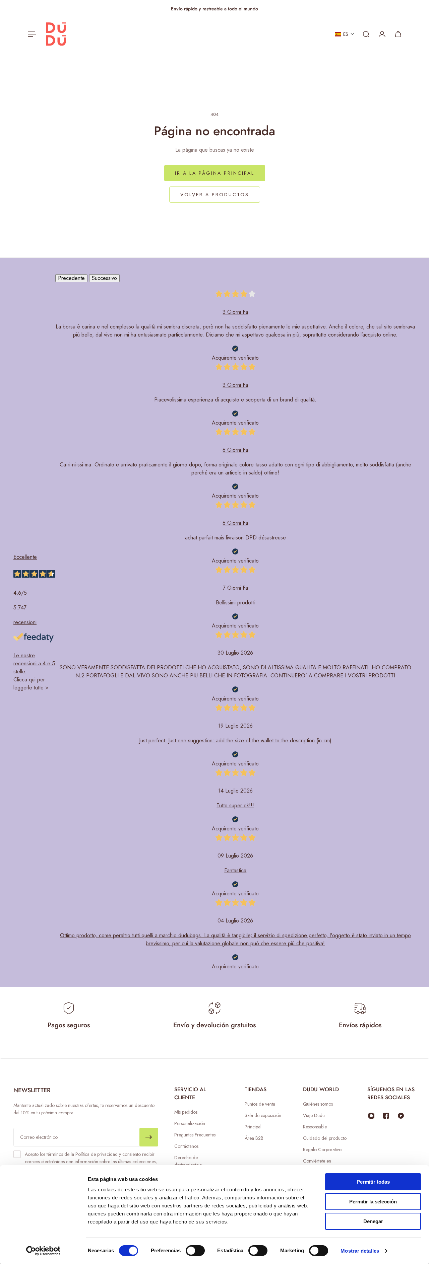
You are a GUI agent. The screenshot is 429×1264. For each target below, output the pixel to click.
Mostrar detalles (360, 1251)
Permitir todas (373, 1182)
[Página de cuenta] (382, 34)
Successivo (104, 278)
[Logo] (56, 34)
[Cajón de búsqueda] (366, 34)
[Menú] (31, 34)
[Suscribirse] (148, 1137)
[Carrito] (398, 34)
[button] (344, 34)
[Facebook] (386, 1115)
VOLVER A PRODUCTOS (214, 194)
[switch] (195, 1250)
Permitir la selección (373, 1201)
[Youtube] (400, 1115)
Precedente (71, 278)
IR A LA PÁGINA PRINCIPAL (214, 173)
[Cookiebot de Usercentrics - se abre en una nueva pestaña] (43, 1251)
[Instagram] (371, 1115)
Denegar (373, 1221)
